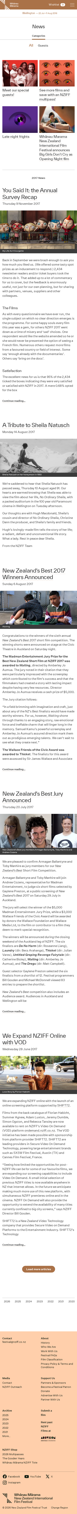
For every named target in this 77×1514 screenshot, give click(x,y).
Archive (7, 1410)
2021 (5, 1432)
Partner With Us (50, 1399)
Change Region (59, 1507)
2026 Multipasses (13, 1454)
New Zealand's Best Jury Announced (32, 797)
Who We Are (48, 1347)
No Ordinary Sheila (52, 497)
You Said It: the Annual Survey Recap (29, 193)
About (45, 1338)
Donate (45, 1391)
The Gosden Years (13, 1458)
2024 (5, 1419)
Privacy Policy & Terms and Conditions (57, 1365)
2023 (5, 1423)
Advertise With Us (52, 1395)
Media (6, 1378)
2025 (5, 1415)
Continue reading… (13, 401)
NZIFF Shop (9, 1449)
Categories (38, 36)
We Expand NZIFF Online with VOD (34, 1039)
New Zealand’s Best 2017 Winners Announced (33, 573)
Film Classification (52, 1359)
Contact (7, 1338)
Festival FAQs (49, 1355)
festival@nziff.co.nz (14, 1342)
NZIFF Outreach (12, 1387)
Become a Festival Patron (56, 1387)
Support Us (48, 1378)
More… (6, 1436)
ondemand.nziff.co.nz (39, 1130)
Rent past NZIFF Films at (47, 1426)
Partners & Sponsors (53, 1382)
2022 (5, 1427)
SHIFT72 (63, 1105)
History (45, 1342)
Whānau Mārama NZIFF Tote (19, 1462)
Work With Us (49, 1351)
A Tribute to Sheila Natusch (35, 425)
